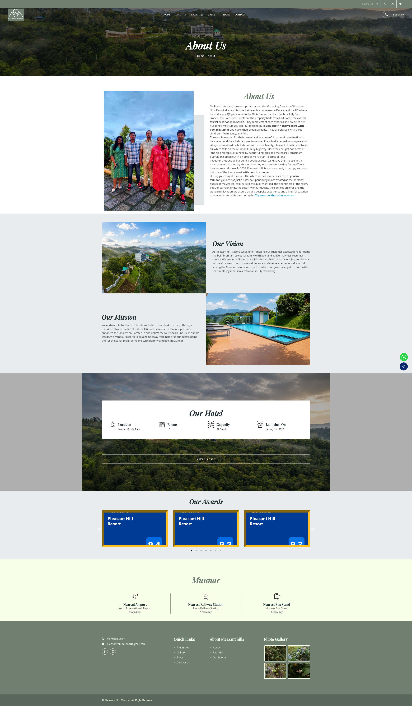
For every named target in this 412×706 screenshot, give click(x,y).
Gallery (213, 14)
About (216, 647)
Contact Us (183, 662)
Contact (240, 14)
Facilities (197, 14)
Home (167, 14)
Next (312, 529)
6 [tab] (215, 550)
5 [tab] (210, 550)
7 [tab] (220, 550)
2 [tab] (196, 550)
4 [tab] (206, 550)
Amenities (183, 647)
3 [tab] (201, 550)
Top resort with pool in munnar (274, 195)
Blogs (226, 14)
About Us (180, 14)
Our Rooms (219, 657)
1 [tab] (191, 550)
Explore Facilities (206, 459)
